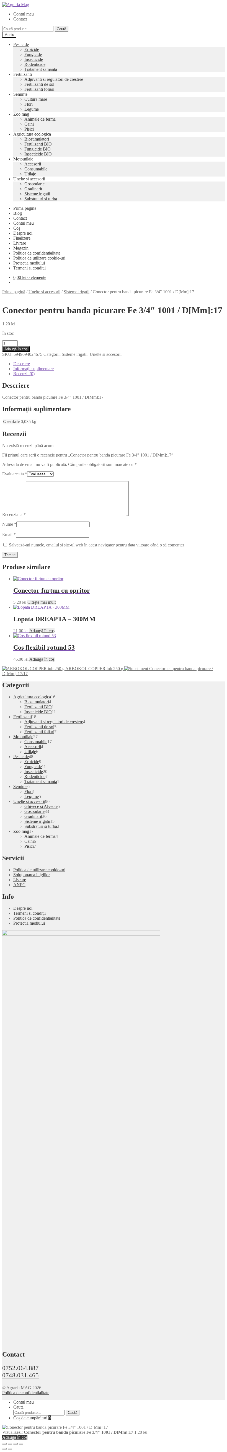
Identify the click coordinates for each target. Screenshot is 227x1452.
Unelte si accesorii (29, 179)
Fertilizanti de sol (39, 84)
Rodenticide (34, 64)
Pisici (29, 129)
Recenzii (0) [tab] (24, 373)
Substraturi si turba (40, 198)
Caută (61, 29)
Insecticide (33, 59)
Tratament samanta (40, 69)
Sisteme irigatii (37, 193)
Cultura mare (35, 99)
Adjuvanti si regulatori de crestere (53, 79)
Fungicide (33, 54)
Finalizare (21, 238)
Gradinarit (33, 188)
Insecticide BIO (38, 154)
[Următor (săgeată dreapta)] (10, 1449)
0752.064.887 (20, 1368)
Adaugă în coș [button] (42, 630)
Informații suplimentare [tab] (33, 368)
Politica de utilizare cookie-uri (39, 258)
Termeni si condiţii (29, 268)
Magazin (21, 248)
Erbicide (31, 49)
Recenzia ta (14, 514)
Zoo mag (21, 114)
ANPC (19, 884)
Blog (17, 213)
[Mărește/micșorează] (4, 1444)
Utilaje (30, 174)
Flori (28, 104)
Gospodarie (34, 184)
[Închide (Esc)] (21, 1444)
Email (9, 534)
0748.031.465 (20, 1375)
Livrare (19, 243)
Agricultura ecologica (32, 134)
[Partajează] (15, 1444)
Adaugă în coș (16, 349)
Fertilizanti (22, 74)
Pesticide (21, 44)
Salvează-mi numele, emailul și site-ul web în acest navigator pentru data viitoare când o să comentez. (97, 545)
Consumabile (35, 169)
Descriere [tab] (21, 363)
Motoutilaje (23, 159)
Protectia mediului (29, 263)
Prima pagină (24, 208)
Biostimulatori (36, 139)
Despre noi (22, 233)
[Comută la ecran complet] (10, 1444)
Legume (31, 109)
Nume (9, 524)
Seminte (20, 94)
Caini (29, 124)
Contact (20, 19)
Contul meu (23, 14)
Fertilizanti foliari (39, 89)
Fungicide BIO (37, 149)
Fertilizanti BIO (38, 144)
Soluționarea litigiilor (31, 874)
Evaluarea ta (14, 473)
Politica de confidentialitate (36, 253)
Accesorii (32, 164)
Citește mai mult (41, 602)
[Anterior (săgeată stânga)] (4, 1449)
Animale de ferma (40, 119)
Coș (16, 228)
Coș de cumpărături (32, 1417)
